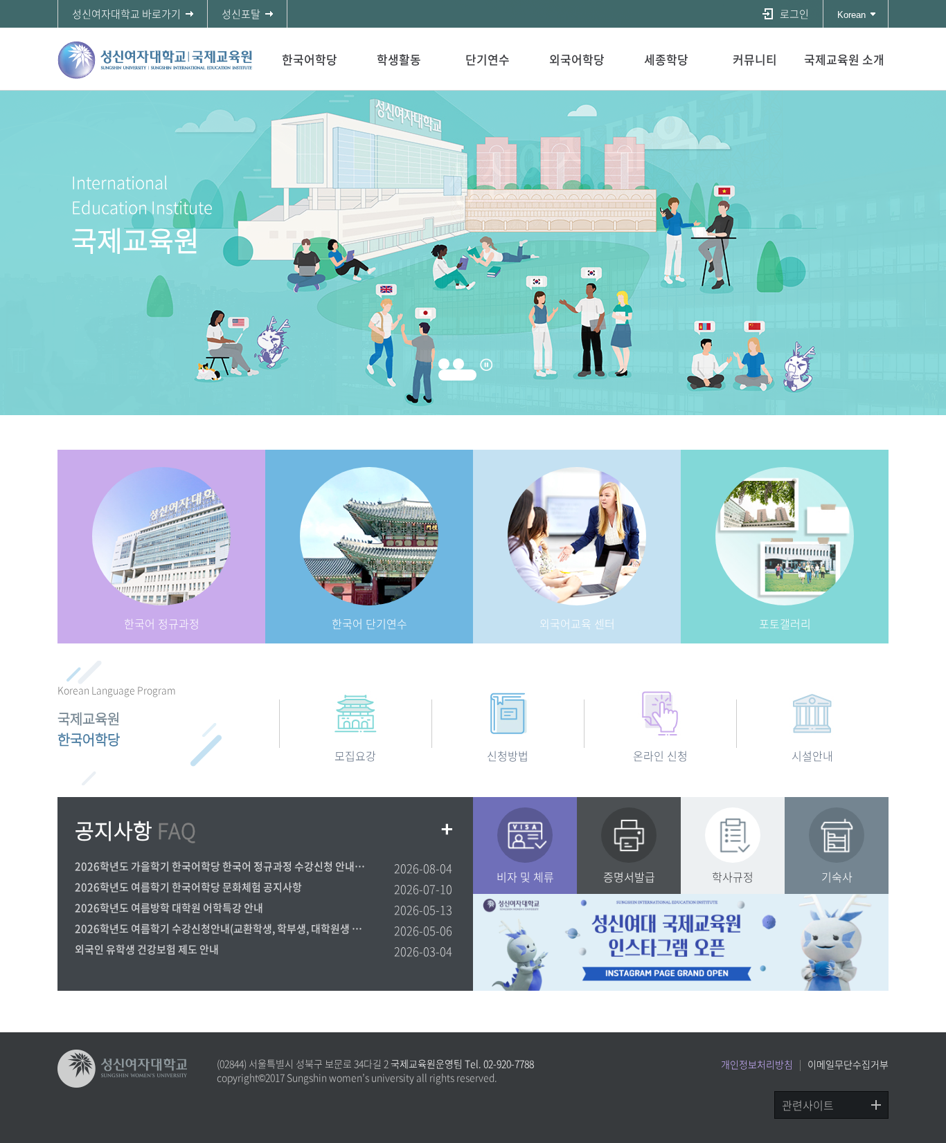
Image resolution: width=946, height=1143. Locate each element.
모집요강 (355, 754)
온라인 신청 (660, 754)
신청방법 (507, 754)
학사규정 (732, 876)
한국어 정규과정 (161, 623)
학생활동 (399, 59)
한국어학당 (309, 59)
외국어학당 (577, 59)
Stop (486, 364)
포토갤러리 (785, 623)
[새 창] (681, 942)
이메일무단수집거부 (848, 1064)
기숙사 (837, 876)
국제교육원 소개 (844, 59)
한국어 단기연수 (369, 623)
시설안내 (812, 754)
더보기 (447, 829)
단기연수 (487, 59)
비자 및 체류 (525, 876)
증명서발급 (629, 876)
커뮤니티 (755, 59)
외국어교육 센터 (577, 623)
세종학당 (666, 59)
